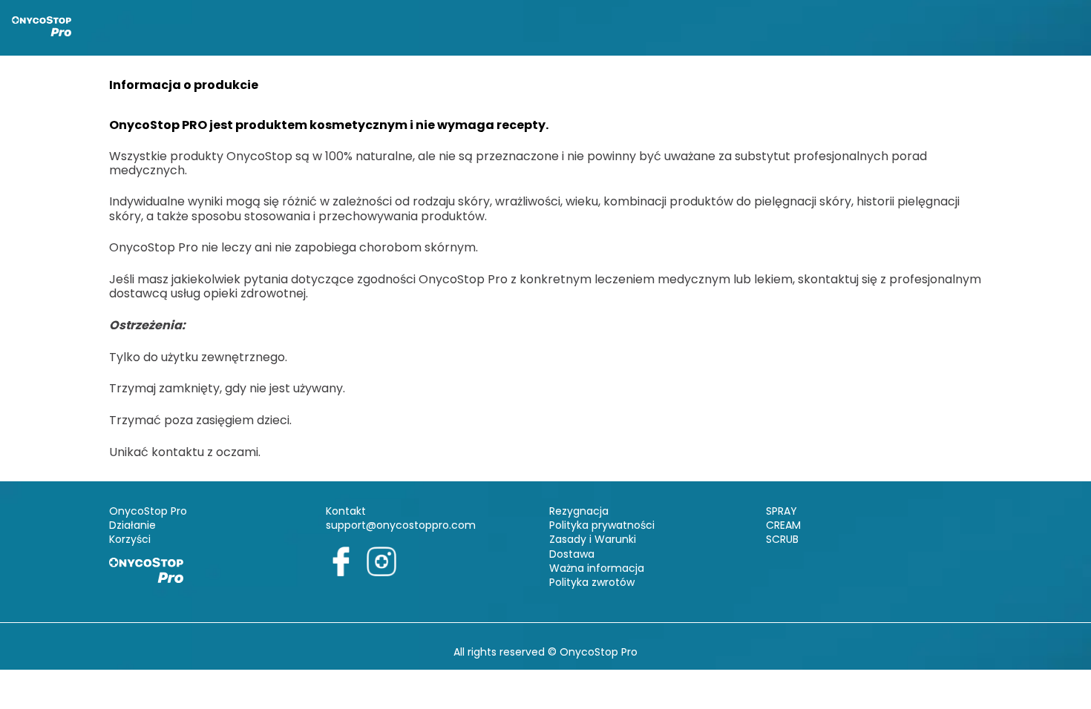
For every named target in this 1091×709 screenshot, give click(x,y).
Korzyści (130, 539)
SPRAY (781, 511)
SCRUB (782, 539)
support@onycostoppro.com (401, 525)
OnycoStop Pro (148, 511)
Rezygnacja (579, 511)
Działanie (132, 525)
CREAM (783, 525)
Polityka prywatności (602, 525)
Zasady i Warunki (592, 539)
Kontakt (346, 511)
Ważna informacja (596, 568)
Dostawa (571, 554)
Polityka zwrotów (592, 582)
